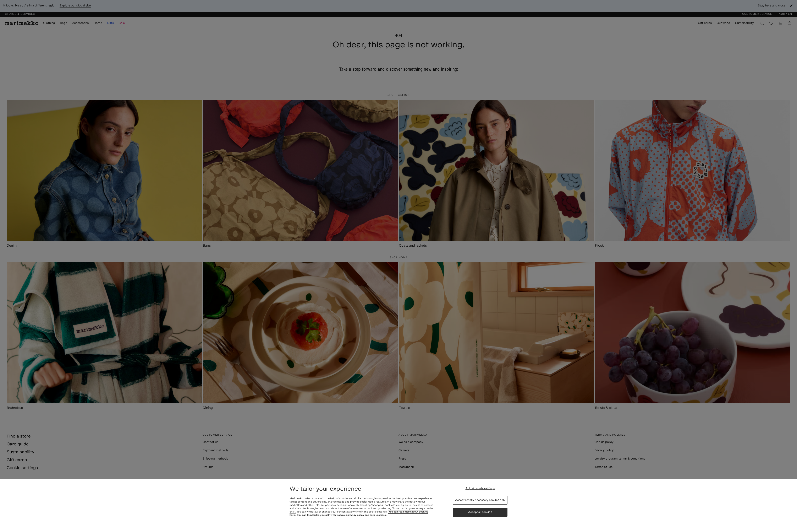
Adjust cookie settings (480, 488)
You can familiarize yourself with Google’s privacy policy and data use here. (342, 515)
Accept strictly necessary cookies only (480, 500)
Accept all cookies (480, 512)
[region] (398, 502)
